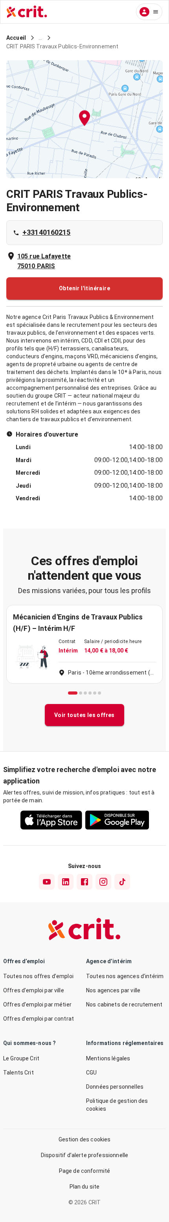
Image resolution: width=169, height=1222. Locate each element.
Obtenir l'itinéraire (84, 288)
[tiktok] (122, 882)
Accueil (16, 38)
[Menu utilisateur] (149, 12)
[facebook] (84, 882)
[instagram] (103, 882)
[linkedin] (65, 882)
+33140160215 (46, 232)
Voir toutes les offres (84, 715)
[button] (84, 119)
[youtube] (47, 882)
